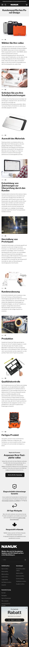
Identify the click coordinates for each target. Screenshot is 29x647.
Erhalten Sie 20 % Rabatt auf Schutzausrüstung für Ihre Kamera (14, 1)
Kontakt (4, 592)
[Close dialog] (26, 608)
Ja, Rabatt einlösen (14, 620)
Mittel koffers (5, 574)
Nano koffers (5, 568)
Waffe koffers (19, 573)
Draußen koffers (20, 584)
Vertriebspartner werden (6, 604)
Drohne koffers (20, 578)
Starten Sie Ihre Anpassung (15, 475)
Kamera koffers (20, 576)
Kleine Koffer (5, 571)
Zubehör (4, 585)
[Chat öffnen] (24, 642)
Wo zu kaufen (5, 601)
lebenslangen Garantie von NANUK (11, 500)
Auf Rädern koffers (6, 582)
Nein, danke (14, 623)
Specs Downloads (6, 598)
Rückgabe (4, 595)
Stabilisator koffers (21, 581)
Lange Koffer (5, 579)
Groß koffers (5, 576)
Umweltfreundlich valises (20, 569)
